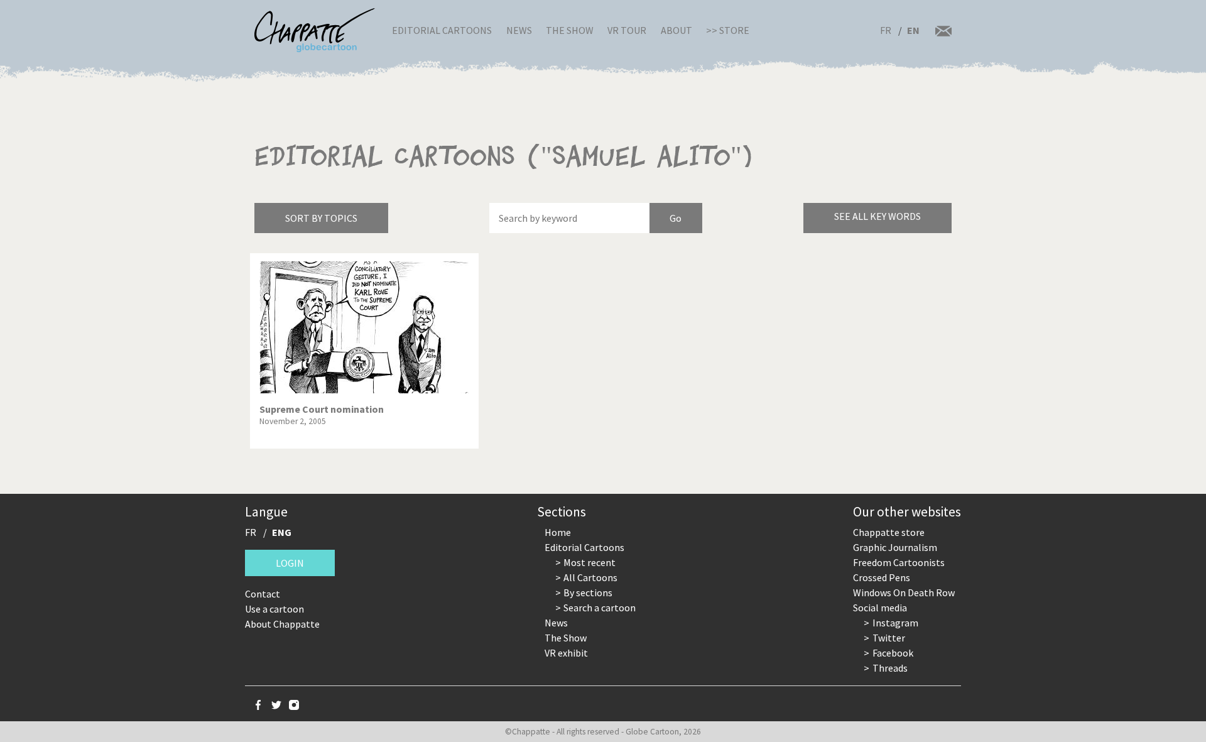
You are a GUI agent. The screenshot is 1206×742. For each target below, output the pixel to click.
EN (913, 30)
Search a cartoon (599, 607)
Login (290, 563)
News (519, 30)
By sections (587, 592)
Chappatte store (889, 532)
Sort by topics (321, 218)
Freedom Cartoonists (899, 562)
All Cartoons (590, 577)
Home (558, 532)
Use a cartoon (274, 609)
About (676, 30)
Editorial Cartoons (442, 30)
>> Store (727, 30)
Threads (890, 668)
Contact (262, 593)
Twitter (888, 637)
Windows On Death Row (904, 592)
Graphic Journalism (895, 547)
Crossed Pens (881, 577)
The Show (570, 30)
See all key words (877, 216)
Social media (880, 607)
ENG (281, 532)
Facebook (892, 653)
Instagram (895, 622)
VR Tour (626, 30)
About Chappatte (282, 624)
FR (885, 30)
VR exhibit (566, 653)
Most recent (589, 562)
